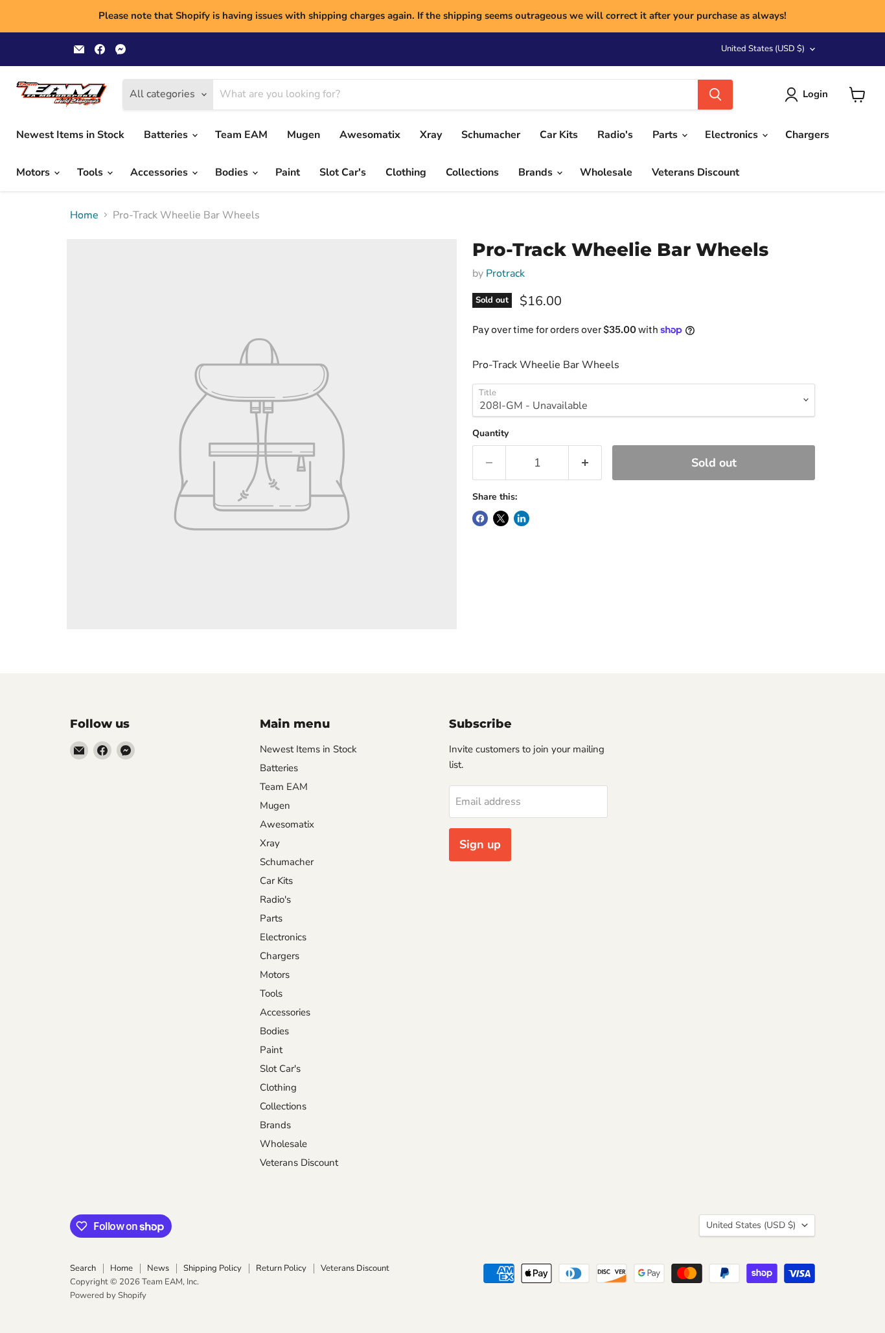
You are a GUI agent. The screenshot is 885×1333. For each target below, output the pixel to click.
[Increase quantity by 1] (585, 463)
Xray (431, 135)
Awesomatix (369, 135)
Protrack (505, 273)
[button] (809, 94)
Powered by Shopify (108, 1295)
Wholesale (606, 172)
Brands (536, 172)
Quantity (490, 433)
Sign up (480, 844)
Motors (34, 172)
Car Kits (559, 135)
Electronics (733, 135)
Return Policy (281, 1268)
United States (763, 48)
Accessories (160, 172)
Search (83, 1268)
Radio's (615, 135)
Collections (472, 172)
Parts (666, 135)
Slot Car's (342, 172)
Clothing (405, 172)
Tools (91, 172)
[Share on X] (501, 518)
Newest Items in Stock (70, 135)
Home (84, 215)
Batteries (167, 135)
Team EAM (241, 135)
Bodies (233, 172)
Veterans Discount (695, 172)
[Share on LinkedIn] (521, 518)
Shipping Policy (212, 1268)
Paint (287, 172)
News (158, 1268)
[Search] (715, 95)
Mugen (303, 135)
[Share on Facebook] (480, 518)
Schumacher (490, 135)
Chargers (807, 135)
